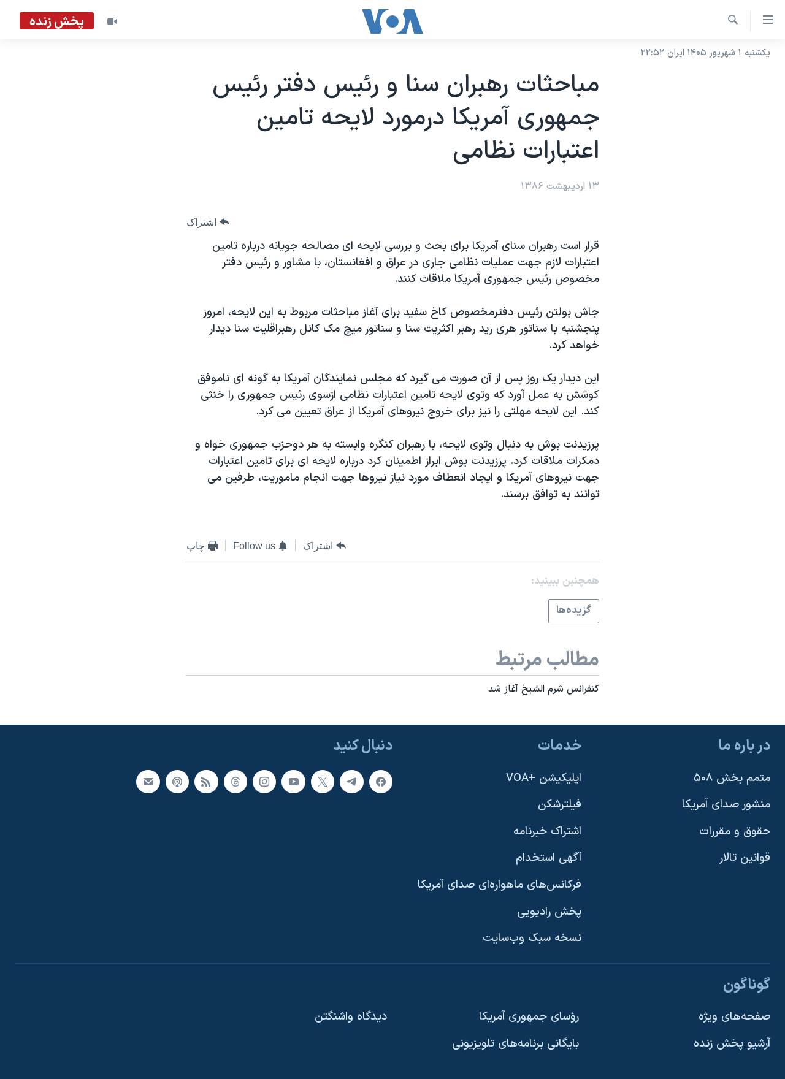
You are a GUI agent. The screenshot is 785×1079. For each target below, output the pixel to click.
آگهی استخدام (548, 858)
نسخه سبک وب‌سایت (532, 938)
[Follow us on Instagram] (264, 781)
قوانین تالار (744, 858)
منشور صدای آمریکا (726, 804)
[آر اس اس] (206, 781)
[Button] (207, 222)
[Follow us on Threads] (235, 781)
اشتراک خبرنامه (547, 831)
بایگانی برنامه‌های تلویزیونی (515, 1043)
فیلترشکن (559, 804)
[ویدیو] (112, 21)
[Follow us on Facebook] (380, 781)
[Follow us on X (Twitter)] (322, 781)
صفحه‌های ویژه (734, 1016)
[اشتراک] (147, 781)
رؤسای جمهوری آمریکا (529, 1016)
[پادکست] (177, 781)
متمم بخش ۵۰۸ (732, 777)
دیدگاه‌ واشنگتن (351, 1016)
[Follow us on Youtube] (293, 781)
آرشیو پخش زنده (732, 1043)
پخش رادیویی (549, 911)
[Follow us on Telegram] (351, 781)
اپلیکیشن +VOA (543, 777)
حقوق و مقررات (734, 831)
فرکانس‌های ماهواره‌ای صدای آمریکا (499, 885)
